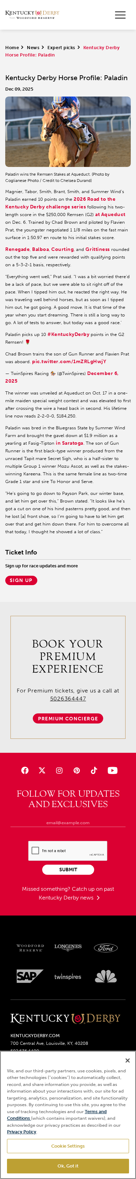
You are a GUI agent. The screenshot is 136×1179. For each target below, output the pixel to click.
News (33, 47)
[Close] (127, 1060)
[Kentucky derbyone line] (65, 1019)
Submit (68, 870)
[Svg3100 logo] (106, 976)
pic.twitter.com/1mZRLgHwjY (69, 362)
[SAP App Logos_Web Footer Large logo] (30, 976)
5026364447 (68, 698)
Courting (62, 249)
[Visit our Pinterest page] (76, 770)
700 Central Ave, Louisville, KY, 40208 (49, 1043)
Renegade (17, 249)
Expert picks (61, 47)
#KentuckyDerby (68, 334)
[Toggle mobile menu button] (120, 15)
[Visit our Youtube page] (111, 770)
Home (12, 47)
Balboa (40, 249)
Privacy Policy (21, 1131)
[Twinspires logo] (68, 976)
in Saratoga (69, 443)
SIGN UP (21, 580)
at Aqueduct (110, 214)
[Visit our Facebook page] (25, 770)
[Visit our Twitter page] (42, 770)
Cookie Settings (68, 1146)
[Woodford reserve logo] (30, 948)
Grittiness (97, 249)
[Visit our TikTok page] (94, 770)
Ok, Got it (68, 1166)
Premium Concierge (68, 719)
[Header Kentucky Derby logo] (32, 15)
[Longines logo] (68, 948)
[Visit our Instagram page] (59, 770)
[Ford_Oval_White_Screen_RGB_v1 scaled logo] (106, 948)
